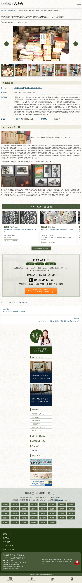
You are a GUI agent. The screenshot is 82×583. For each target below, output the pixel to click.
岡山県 (71, 518)
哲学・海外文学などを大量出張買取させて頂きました (57, 231)
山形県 (43, 513)
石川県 (43, 509)
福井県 (52, 509)
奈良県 (33, 518)
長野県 (24, 509)
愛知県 (33, 509)
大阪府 (15, 518)
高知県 (52, 522)
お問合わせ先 (36, 456)
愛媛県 (43, 522)
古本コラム (35, 417)
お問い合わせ (59, 500)
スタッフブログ (36, 430)
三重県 (62, 513)
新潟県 (15, 509)
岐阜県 (52, 513)
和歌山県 (43, 518)
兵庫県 (24, 518)
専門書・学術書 (19, 88)
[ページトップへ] (79, 573)
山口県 (15, 522)
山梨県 (5, 509)
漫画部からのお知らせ (39, 427)
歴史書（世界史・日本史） (33, 88)
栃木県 (62, 504)
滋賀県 (71, 513)
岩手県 (15, 513)
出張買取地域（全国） (39, 441)
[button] (6, 43)
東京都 (5, 504)
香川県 (33, 522)
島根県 (62, 518)
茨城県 (52, 504)
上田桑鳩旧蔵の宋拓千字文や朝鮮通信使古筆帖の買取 (20, 231)
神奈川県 (17, 119)
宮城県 (24, 513)
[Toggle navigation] (79, 4)
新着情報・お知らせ (38, 414)
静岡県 (43, 504)
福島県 (62, 509)
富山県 (71, 509)
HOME (5, 10)
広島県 (5, 522)
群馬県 (71, 504)
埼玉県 (15, 504)
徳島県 (24, 522)
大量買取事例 (23, 302)
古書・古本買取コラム (39, 436)
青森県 (5, 513)
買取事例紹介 (13, 10)
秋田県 (33, 513)
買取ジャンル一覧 (37, 357)
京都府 (5, 518)
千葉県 (24, 504)
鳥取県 (52, 518)
